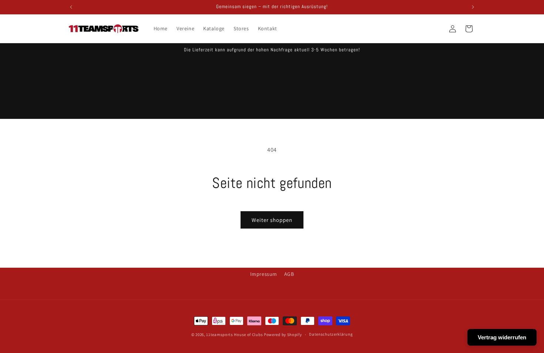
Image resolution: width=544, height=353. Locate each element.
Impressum (263, 274)
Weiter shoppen (272, 219)
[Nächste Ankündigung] (473, 7)
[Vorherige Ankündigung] (71, 7)
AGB (289, 274)
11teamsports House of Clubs (234, 334)
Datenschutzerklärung (331, 334)
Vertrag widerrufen (502, 337)
